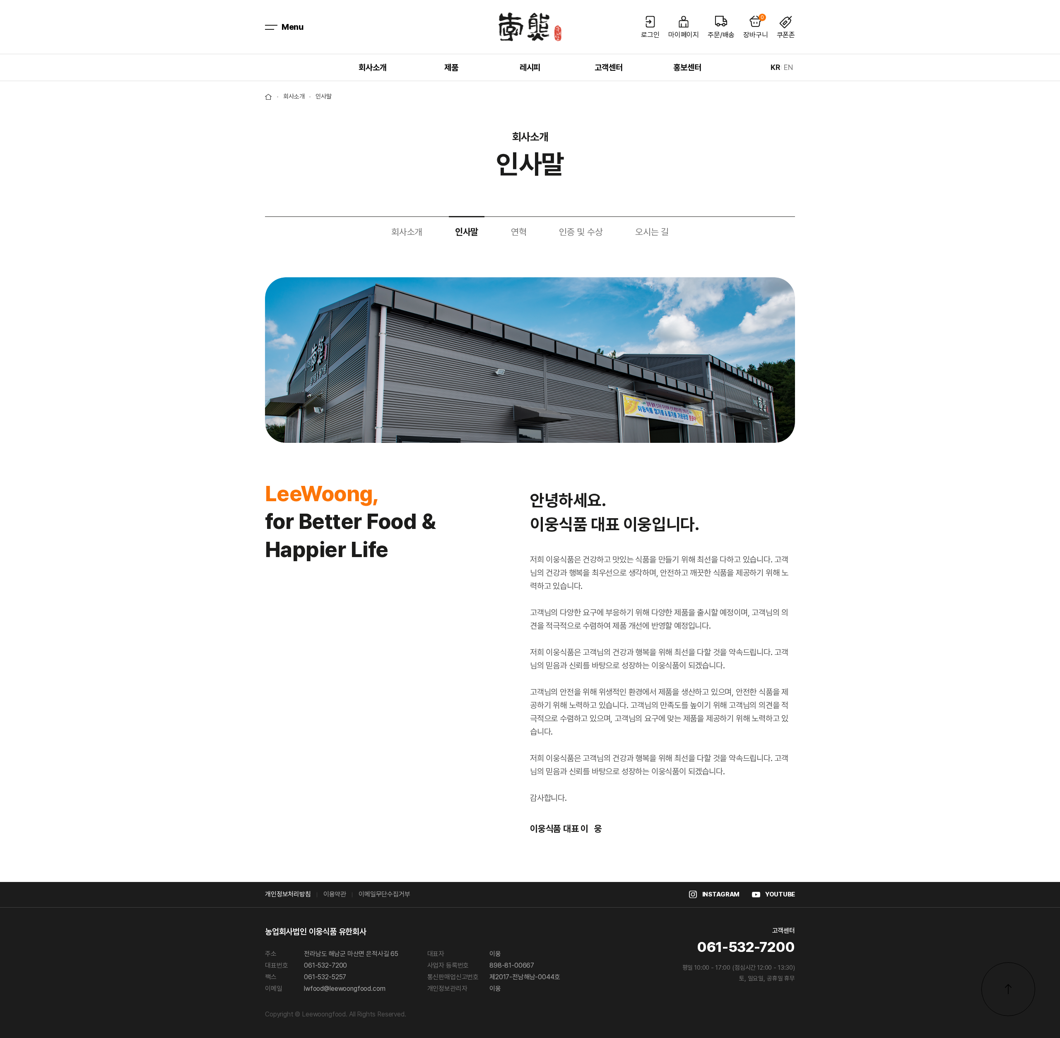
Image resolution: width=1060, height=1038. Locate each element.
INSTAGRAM (721, 894)
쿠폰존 (786, 34)
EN (788, 67)
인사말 (466, 232)
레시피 (530, 67)
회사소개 (372, 67)
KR (775, 67)
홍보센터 (687, 67)
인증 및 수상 (580, 232)
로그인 (650, 34)
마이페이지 (683, 34)
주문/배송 (721, 34)
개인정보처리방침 (288, 894)
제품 (451, 67)
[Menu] (271, 27)
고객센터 (608, 67)
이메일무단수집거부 (384, 894)
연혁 (519, 232)
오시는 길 (652, 232)
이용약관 (334, 894)
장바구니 (755, 27)
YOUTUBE (780, 894)
